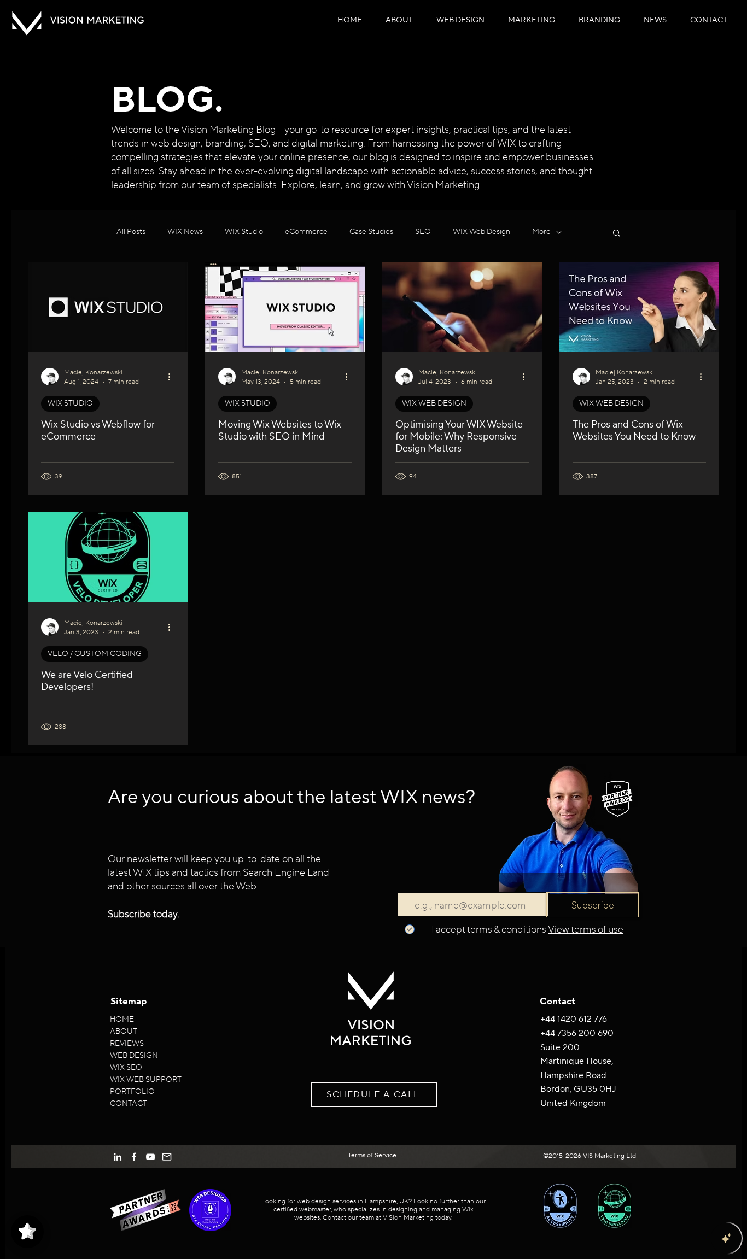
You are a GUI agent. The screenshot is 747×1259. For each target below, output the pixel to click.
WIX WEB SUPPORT (146, 1080)
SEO (423, 232)
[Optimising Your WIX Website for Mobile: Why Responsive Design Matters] (462, 307)
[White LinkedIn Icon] (117, 1156)
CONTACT (128, 1104)
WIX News (185, 232)
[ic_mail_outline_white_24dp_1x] (166, 1156)
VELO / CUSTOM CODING (95, 654)
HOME (122, 1019)
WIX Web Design (481, 232)
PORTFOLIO (132, 1092)
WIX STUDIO (70, 403)
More (541, 232)
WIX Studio (244, 232)
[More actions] (172, 376)
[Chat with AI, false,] (726, 1238)
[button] (460, 20)
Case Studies (371, 232)
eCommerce (306, 232)
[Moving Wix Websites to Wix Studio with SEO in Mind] (285, 307)
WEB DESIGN (134, 1056)
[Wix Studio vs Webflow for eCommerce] (108, 307)
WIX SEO (126, 1068)
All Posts (130, 232)
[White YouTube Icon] (150, 1156)
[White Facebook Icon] (134, 1156)
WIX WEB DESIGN (434, 403)
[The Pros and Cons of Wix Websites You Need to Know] (639, 307)
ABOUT (123, 1032)
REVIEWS (127, 1044)
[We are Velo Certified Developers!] (108, 557)
